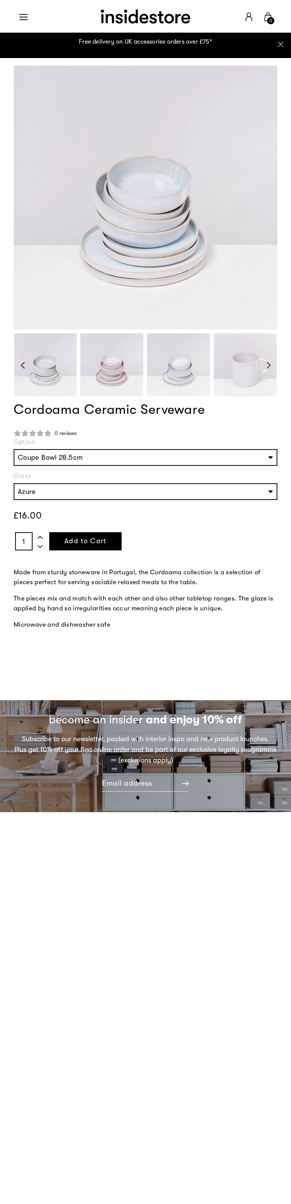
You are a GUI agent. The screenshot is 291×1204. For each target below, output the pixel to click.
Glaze (22, 476)
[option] (145, 45)
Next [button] (268, 365)
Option (24, 442)
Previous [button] (22, 365)
